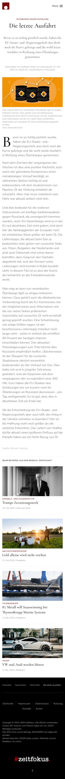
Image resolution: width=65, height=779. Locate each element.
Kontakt (27, 708)
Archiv (39, 708)
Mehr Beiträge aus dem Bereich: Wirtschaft (27, 460)
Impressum (24, 703)
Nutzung (58, 703)
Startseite (8, 703)
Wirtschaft (50, 69)
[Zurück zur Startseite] (5, 6)
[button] (57, 5)
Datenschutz (42, 703)
